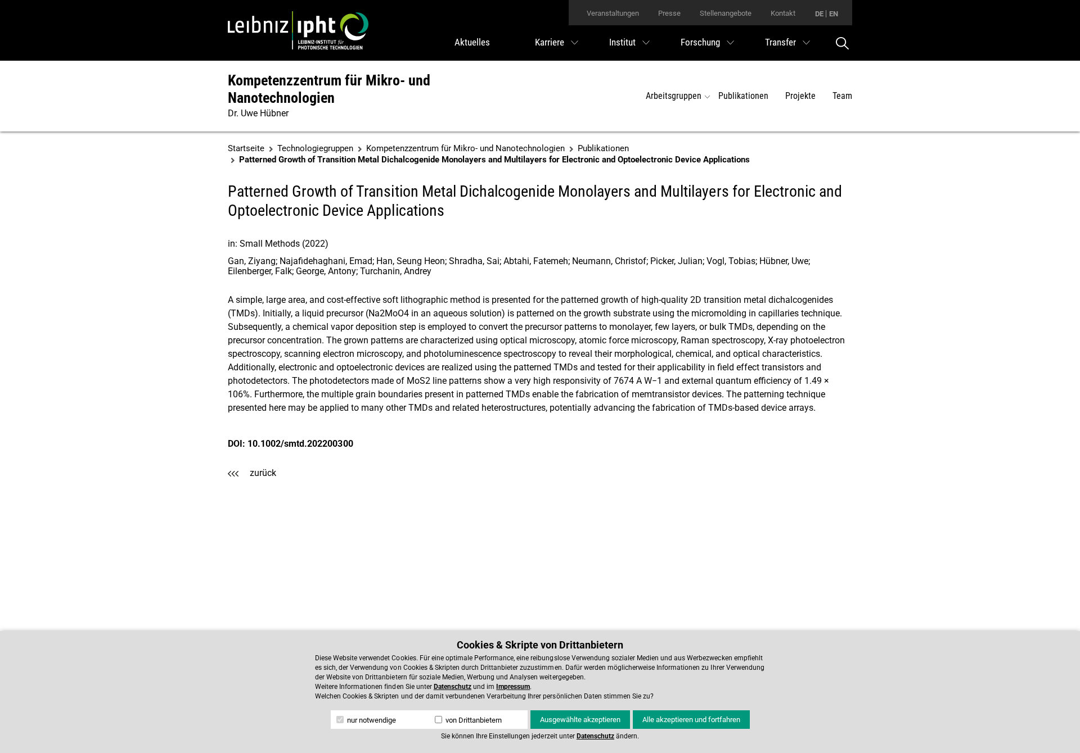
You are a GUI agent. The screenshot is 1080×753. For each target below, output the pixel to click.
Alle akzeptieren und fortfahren (691, 719)
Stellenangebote (726, 13)
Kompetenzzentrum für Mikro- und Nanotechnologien (329, 89)
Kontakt (783, 13)
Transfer (780, 42)
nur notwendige (370, 720)
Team (842, 95)
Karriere (549, 42)
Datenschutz (452, 687)
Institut (622, 42)
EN (833, 14)
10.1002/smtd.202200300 (300, 443)
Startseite (246, 148)
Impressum (513, 687)
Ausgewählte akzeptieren (580, 719)
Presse (669, 13)
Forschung (700, 42)
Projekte (800, 95)
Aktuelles (472, 42)
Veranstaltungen (613, 13)
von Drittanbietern (473, 720)
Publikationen (743, 95)
